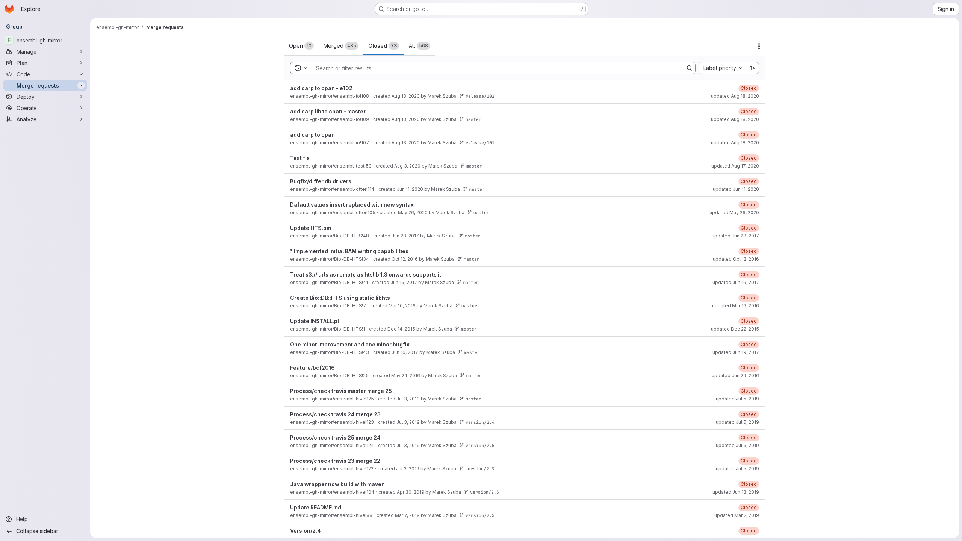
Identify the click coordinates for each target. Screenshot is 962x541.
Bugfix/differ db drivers (320, 181)
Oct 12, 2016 (405, 259)
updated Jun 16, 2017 (735, 282)
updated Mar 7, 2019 (736, 515)
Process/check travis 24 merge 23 (335, 414)
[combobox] (723, 68)
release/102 (480, 96)
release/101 (480, 142)
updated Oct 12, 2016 (736, 259)
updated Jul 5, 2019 (737, 399)
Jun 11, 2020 (410, 189)
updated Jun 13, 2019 (735, 492)
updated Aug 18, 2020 (735, 96)
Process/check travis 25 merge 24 (335, 437)
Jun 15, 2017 (403, 282)
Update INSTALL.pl (314, 321)
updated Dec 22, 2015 (735, 329)
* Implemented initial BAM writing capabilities (349, 251)
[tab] (301, 45)
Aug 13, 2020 (406, 96)
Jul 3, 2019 (408, 399)
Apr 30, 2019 (410, 492)
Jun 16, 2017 (405, 352)
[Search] (690, 68)
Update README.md (315, 507)
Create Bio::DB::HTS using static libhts (340, 298)
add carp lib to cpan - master (328, 111)
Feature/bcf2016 (312, 367)
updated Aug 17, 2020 (735, 166)
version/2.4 (480, 422)
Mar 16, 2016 (402, 305)
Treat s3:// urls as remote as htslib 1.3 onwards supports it (365, 274)
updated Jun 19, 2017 (735, 352)
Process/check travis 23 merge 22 (335, 461)
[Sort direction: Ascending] (753, 68)
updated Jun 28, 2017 (735, 236)
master (473, 119)
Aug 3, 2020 (407, 166)
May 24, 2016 (405, 375)
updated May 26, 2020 (734, 212)
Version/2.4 (305, 530)
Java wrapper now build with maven (337, 484)
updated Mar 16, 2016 (735, 305)
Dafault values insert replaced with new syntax (352, 204)
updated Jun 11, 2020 (736, 189)
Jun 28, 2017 (405, 236)
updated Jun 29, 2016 (735, 375)
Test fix (300, 158)
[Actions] (759, 46)
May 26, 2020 (413, 212)
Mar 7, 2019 (407, 515)
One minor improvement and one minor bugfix (350, 344)
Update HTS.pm (310, 228)
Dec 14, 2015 (401, 329)
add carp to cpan (312, 134)
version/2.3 (479, 468)
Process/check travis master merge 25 (341, 391)
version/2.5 (480, 445)
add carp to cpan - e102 (321, 88)
